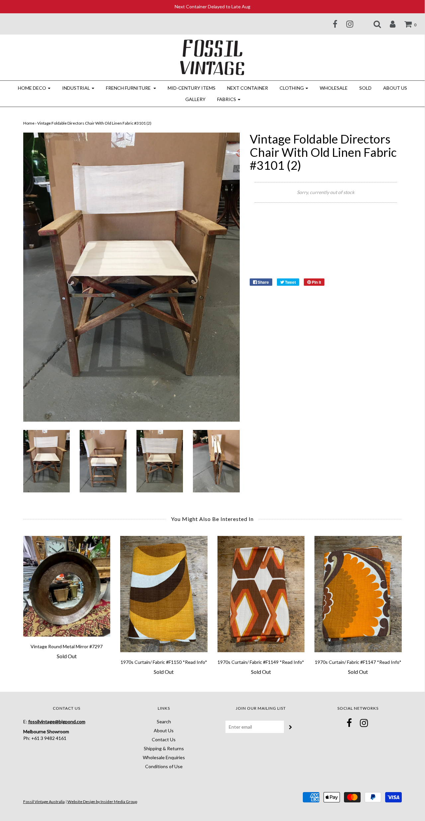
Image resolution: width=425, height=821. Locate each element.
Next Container (247, 88)
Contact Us (164, 739)
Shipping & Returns (164, 748)
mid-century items (191, 88)
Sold (365, 88)
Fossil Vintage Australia (44, 801)
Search (164, 721)
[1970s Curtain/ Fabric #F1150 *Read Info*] (164, 594)
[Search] (373, 24)
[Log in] (388, 24)
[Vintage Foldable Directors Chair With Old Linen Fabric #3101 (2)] (46, 460)
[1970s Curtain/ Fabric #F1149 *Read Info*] (261, 594)
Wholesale (334, 88)
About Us (395, 88)
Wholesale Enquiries (164, 757)
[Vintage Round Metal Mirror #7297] (67, 586)
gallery (195, 99)
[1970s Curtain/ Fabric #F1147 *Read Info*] (358, 594)
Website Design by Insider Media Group (102, 801)
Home (29, 123)
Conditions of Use (164, 766)
